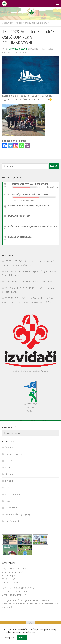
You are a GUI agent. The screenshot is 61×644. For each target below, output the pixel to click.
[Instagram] (15, 145)
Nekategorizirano (13, 494)
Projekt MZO (23, 23)
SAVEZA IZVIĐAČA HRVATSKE (37, 371)
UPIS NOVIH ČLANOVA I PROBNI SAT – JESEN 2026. (29, 281)
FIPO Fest (9, 460)
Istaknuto (9, 474)
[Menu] (57, 3)
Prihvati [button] (22, 637)
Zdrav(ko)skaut (40, 23)
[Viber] (27, 145)
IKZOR (7, 467)
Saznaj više (9, 637)
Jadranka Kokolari (18, 49)
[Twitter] (10, 145)
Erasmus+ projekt (13, 453)
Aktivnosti (8, 23)
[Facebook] (4, 145)
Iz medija (9, 480)
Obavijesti (9, 500)
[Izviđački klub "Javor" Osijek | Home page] (5, 3)
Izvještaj (8, 487)
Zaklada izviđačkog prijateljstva (19, 514)
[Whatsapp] (21, 145)
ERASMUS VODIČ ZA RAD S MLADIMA (30, 407)
